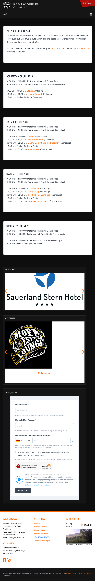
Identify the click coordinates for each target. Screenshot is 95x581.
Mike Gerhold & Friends (38, 201)
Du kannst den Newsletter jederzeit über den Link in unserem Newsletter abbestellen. (44, 459)
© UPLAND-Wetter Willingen (84, 546)
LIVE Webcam (79, 544)
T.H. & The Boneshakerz (39, 195)
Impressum (71, 573)
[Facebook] (5, 560)
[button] (6, 291)
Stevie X (54, 48)
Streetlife (31, 136)
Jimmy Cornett (35, 94)
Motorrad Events (41, 534)
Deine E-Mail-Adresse (25, 420)
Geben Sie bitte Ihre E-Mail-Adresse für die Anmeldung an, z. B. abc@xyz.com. (41, 431)
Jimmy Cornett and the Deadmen (43, 143)
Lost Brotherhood (35, 139)
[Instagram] (9, 560)
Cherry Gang (33, 191)
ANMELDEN (23, 491)
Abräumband (34, 149)
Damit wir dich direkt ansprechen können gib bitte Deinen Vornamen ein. (39, 415)
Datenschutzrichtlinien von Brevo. (38, 485)
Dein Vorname (22, 405)
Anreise (37, 523)
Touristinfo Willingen (42, 541)
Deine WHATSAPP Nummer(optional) (32, 435)
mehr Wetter (69, 544)
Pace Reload (83, 48)
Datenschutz (85, 573)
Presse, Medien (40, 527)
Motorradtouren (40, 530)
